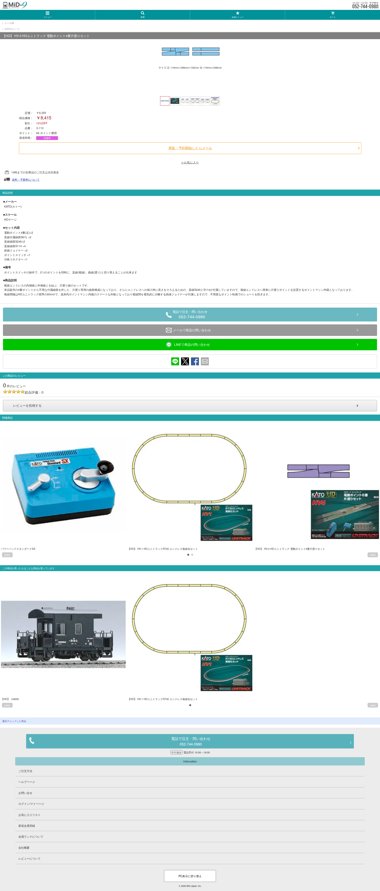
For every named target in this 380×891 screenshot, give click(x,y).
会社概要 (23, 847)
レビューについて (29, 858)
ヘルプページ (26, 782)
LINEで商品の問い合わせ (192, 344)
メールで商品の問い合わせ (192, 330)
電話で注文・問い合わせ (190, 314)
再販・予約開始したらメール (190, 148)
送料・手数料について (26, 179)
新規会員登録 (26, 826)
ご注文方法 (25, 771)
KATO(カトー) (12, 28)
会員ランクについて (30, 836)
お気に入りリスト (29, 815)
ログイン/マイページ (31, 804)
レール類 (9, 23)
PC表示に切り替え (190, 876)
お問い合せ (25, 793)
